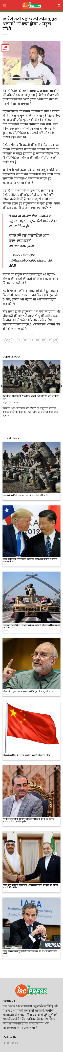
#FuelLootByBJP (22, 246)
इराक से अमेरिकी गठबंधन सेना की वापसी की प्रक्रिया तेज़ (26, 495)
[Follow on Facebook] (4, 1043)
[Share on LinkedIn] (43, 340)
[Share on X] (19, 340)
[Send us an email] (16, 1043)
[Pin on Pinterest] (37, 340)
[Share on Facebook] (13, 340)
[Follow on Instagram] (8, 1043)
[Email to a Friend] (31, 340)
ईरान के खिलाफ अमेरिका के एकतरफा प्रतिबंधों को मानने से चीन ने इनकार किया (30, 560)
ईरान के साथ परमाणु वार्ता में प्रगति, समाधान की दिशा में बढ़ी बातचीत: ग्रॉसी (30, 952)
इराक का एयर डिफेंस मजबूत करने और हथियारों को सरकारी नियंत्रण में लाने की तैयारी (31, 626)
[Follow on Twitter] (12, 1043)
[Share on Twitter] (25, 340)
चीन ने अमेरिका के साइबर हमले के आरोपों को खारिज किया (26, 755)
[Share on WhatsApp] (7, 340)
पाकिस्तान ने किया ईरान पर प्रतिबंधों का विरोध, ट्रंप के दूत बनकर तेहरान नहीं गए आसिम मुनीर (28, 820)
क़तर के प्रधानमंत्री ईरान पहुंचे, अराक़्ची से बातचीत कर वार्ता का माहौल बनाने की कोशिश (30, 886)
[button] (5, 6)
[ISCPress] (31, 5)
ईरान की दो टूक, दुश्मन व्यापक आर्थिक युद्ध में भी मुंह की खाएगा (28, 691)
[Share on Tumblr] (49, 340)
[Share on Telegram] (56, 340)
